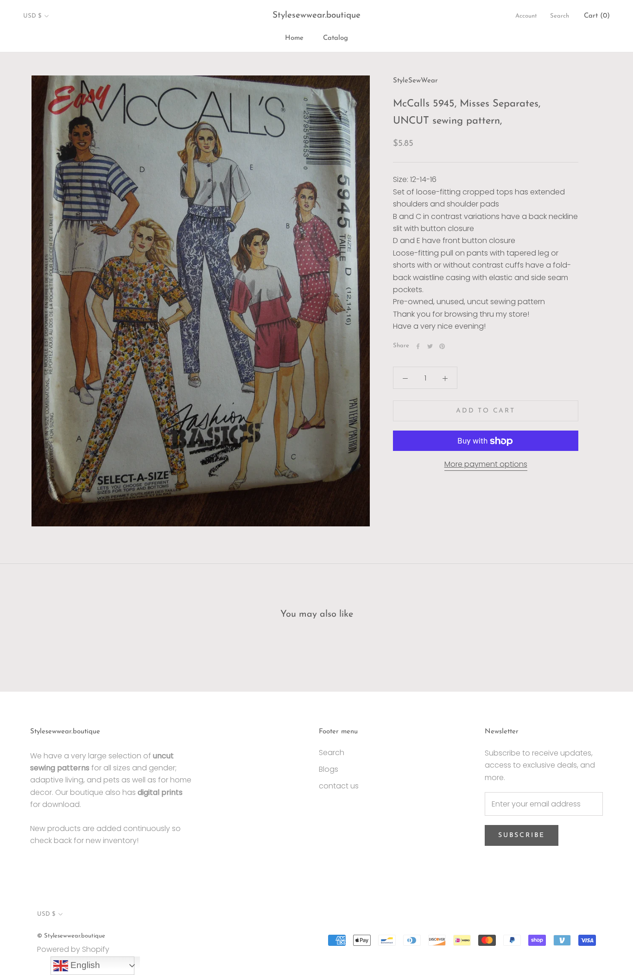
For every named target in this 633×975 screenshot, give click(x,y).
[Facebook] (418, 346)
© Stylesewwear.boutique (71, 936)
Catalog (335, 38)
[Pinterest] (442, 346)
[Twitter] (430, 346)
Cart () (597, 15)
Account (526, 16)
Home (294, 38)
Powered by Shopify (73, 949)
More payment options (485, 464)
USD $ (32, 16)
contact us (339, 786)
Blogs (328, 769)
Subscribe (521, 835)
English (84, 965)
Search (559, 16)
